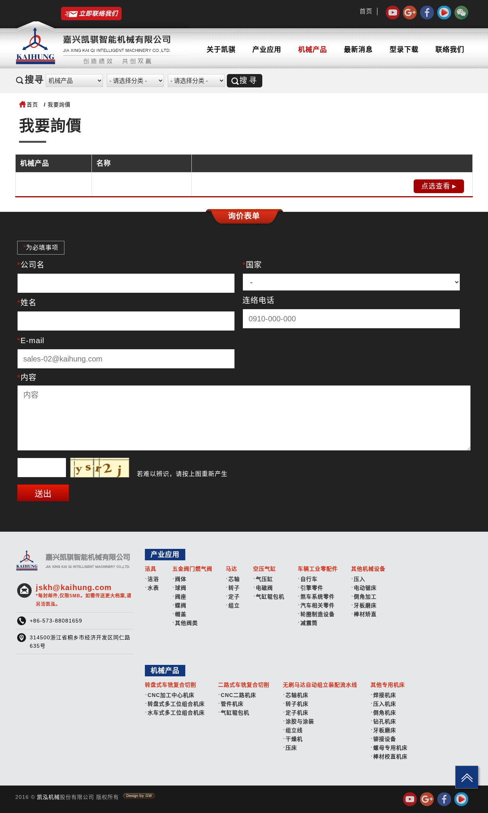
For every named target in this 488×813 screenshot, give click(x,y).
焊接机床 (384, 695)
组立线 (294, 730)
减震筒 (309, 623)
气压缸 (264, 579)
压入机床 (384, 704)
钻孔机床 (384, 721)
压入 (359, 579)
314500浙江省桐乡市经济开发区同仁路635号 (80, 641)
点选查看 (435, 186)
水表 (153, 588)
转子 (234, 588)
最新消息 (358, 49)
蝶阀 (180, 605)
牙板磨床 (365, 605)
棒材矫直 (365, 614)
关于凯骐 (221, 49)
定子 (234, 597)
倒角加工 (365, 597)
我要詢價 (59, 105)
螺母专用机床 (390, 748)
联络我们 (449, 49)
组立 (234, 605)
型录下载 (404, 49)
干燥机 (294, 739)
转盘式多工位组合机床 (176, 704)
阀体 (180, 579)
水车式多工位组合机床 (176, 713)
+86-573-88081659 (56, 621)
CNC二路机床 (238, 695)
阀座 (180, 597)
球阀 (180, 588)
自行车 (309, 579)
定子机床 (297, 713)
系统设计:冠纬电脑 (139, 796)
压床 (291, 748)
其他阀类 (186, 623)
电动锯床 (365, 588)
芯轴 (234, 579)
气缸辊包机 (270, 597)
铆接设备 (384, 739)
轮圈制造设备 (317, 614)
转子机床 (297, 704)
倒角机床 (384, 713)
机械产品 (312, 49)
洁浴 (153, 579)
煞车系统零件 (317, 597)
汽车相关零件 (317, 605)
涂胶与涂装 (300, 721)
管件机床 (232, 704)
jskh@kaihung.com (84, 595)
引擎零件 (311, 588)
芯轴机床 (297, 695)
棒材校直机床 (390, 756)
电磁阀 (264, 588)
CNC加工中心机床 (171, 695)
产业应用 (266, 49)
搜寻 (248, 80)
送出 (43, 493)
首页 (366, 11)
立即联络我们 (98, 13)
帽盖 (180, 614)
